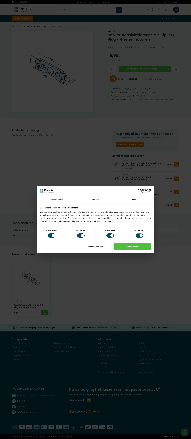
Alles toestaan (132, 246)
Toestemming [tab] (56, 199)
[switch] (81, 236)
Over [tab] (134, 199)
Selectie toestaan (95, 246)
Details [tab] (95, 199)
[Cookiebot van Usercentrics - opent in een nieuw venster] (139, 191)
